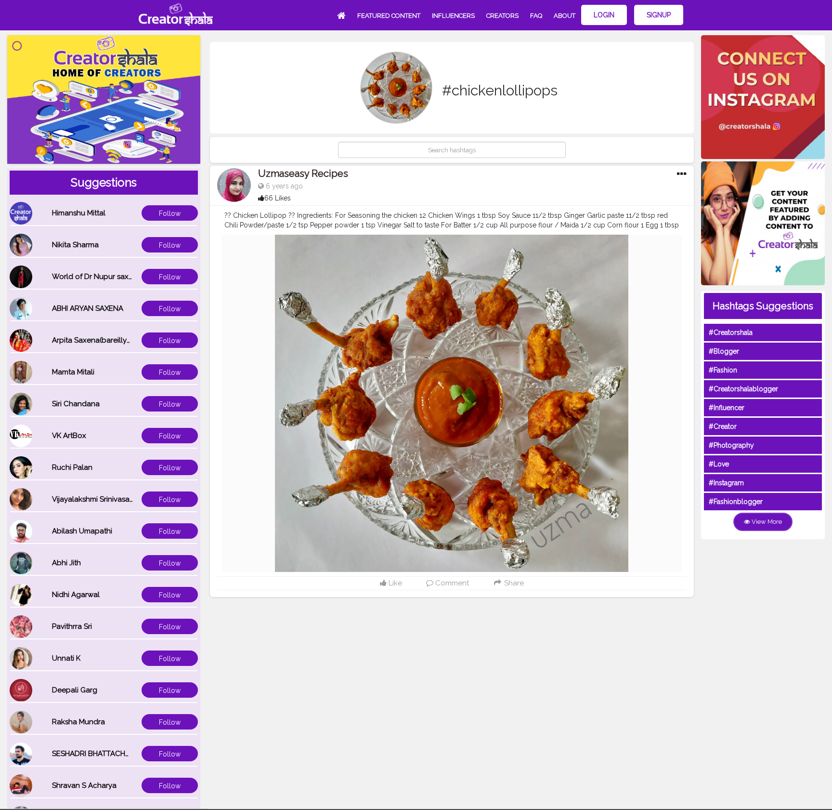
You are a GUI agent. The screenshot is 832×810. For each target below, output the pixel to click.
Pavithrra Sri (72, 626)
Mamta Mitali (73, 372)
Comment (451, 583)
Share (513, 583)
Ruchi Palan (72, 467)
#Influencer (726, 408)
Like (394, 583)
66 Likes (277, 198)
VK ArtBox (69, 435)
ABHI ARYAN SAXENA (87, 308)
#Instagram (726, 483)
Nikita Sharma (75, 244)
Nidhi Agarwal (76, 594)
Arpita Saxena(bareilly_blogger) (106, 340)
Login (604, 15)
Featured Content (388, 15)
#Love (719, 464)
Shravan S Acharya (84, 785)
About (564, 15)
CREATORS (502, 15)
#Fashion (723, 370)
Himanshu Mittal (78, 213)
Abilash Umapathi (82, 531)
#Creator (723, 426)
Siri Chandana (76, 403)
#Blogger (724, 351)
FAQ (536, 15)
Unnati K (66, 658)
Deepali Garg (74, 690)
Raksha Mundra (78, 721)
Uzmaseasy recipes (303, 173)
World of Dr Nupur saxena (97, 276)
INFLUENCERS (453, 15)
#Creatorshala (731, 332)
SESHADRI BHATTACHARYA (97, 753)
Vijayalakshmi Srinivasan (93, 499)
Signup (659, 15)
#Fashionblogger (736, 501)
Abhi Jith (66, 562)
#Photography (731, 445)
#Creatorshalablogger (743, 389)
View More (766, 521)
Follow (170, 213)
